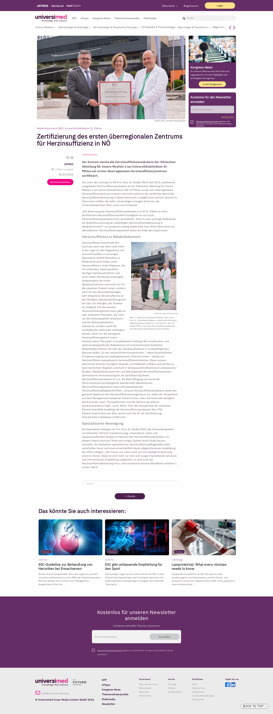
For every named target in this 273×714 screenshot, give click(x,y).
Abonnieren (145, 695)
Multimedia (150, 18)
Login (220, 5)
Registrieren (191, 5)
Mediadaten (145, 688)
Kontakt (172, 684)
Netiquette (198, 699)
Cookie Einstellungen (203, 695)
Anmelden (164, 636)
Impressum (198, 691)
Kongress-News (101, 18)
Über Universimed (148, 684)
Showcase (144, 691)
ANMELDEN (227, 117)
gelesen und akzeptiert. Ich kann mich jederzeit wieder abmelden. (214, 122)
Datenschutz (198, 688)
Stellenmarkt (175, 691)
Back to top (253, 706)
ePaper (85, 18)
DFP (74, 18)
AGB (194, 684)
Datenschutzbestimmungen (207, 121)
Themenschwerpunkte (127, 18)
